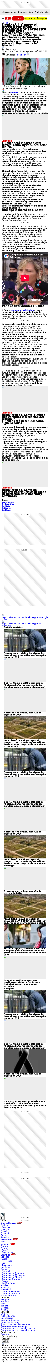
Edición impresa (8, 1295)
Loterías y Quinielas (10, 1320)
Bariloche (39, 12)
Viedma (4, 1310)
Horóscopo (7, 1261)
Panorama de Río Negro (13, 1275)
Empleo (4, 1314)
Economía (5, 1233)
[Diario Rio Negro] (3, 1343)
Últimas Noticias (11, 1223)
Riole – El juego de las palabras (15, 1324)
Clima (4, 1259)
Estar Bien (8, 1255)
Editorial (6, 1271)
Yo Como (6, 1267)
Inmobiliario (6, 1289)
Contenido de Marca (10, 1293)
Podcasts (5, 1287)
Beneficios (5, 1334)
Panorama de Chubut (12, 1277)
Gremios (6, 1227)
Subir (5, 1341)
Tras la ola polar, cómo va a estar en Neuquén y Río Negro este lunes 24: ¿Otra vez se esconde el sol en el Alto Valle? (25, 951)
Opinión (4, 1269)
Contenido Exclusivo (10, 1291)
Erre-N (5, 1250)
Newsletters (9, 1239)
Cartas (5, 1281)
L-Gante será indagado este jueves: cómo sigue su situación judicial (24, 145)
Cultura (4, 1248)
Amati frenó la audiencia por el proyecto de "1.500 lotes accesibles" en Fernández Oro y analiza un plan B (25, 742)
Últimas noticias (9, 12)
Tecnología (7, 1265)
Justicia (5, 1229)
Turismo (4, 1235)
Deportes (5, 1246)
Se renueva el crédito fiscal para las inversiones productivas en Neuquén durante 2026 (25, 655)
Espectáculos (8, 1252)
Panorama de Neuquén (13, 1273)
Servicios (5, 1237)
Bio (3, 1263)
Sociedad (5, 1257)
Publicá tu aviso (8, 1316)
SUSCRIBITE (35, 18)
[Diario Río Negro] (14, 18)
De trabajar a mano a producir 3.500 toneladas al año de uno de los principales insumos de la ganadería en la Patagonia (25, 1104)
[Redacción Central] (3, 47)
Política (4, 1225)
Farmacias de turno (10, 1322)
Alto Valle (5, 1301)
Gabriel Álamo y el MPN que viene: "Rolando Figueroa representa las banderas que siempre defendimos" (24, 685)
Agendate (7, 1244)
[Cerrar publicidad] (2, 1214)
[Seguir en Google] (3, 90)
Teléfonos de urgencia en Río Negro (18, 1328)
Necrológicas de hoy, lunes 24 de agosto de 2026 (22, 713)
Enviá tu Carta (8, 1283)
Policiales (5, 1285)
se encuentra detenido (22, 310)
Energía (4, 1231)
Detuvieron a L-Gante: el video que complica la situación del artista (23, 417)
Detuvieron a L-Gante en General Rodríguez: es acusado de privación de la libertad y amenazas (24, 493)
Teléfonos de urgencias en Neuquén (18, 1330)
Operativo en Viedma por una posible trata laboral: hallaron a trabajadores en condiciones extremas (22, 983)
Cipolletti (5, 1308)
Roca (31, 12)
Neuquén (22, 12)
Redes (5, 23)
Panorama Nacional (11, 1279)
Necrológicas (7, 1318)
